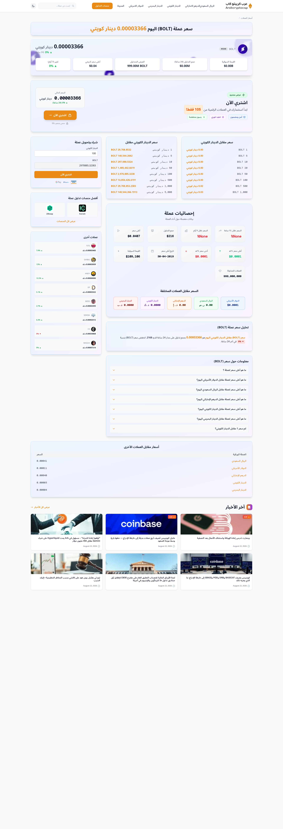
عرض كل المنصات (66, 221)
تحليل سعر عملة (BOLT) (233, 327)
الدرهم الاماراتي (192, 6)
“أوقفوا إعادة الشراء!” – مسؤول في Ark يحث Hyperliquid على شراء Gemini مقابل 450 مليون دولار (69, 539)
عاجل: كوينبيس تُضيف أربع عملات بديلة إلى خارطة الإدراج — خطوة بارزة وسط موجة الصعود (143, 539)
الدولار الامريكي (136, 6)
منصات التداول (102, 6)
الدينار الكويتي (173, 6)
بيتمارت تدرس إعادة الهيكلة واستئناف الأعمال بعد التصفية (223, 538)
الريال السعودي (207, 6)
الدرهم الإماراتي (239, 475)
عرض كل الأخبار (42, 507)
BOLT (95, 160)
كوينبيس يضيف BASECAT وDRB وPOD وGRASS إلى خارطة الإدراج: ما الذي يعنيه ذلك (218, 579)
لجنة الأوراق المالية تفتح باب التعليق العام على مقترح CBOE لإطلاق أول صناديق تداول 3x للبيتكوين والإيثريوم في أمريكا (143, 579)
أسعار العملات (246, 18)
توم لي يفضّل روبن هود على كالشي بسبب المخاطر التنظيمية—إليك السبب (70, 579)
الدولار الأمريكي (239, 468)
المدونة (120, 6)
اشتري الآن (60, 115)
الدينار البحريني (155, 6)
